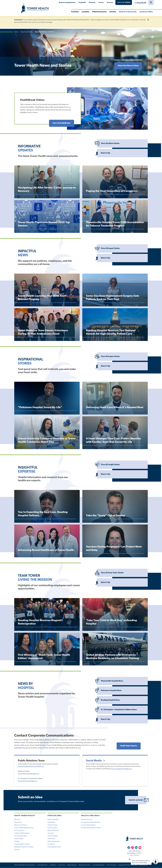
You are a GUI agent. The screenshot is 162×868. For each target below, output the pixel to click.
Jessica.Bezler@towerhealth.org (28, 773)
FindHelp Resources (54, 847)
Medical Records (53, 830)
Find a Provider (52, 825)
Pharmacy (92, 2)
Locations (85, 12)
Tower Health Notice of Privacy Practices (24, 865)
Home (16, 32)
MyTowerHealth (140, 2)
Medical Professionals (128, 12)
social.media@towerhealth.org (121, 769)
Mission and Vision (20, 825)
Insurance (51, 833)
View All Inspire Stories (110, 356)
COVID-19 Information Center (91, 828)
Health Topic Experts (128, 746)
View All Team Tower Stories (112, 573)
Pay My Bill (82, 2)
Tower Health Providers (22, 844)
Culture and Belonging (21, 833)
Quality (16, 841)
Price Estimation (53, 836)
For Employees (19, 830)
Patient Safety (18, 838)
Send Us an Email (136, 800)
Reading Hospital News (110, 700)
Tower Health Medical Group (23, 828)
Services (112, 12)
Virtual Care (51, 838)
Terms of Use (61, 865)
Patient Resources (99, 12)
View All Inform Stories (110, 143)
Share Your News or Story (128, 66)
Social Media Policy (42, 865)
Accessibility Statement (99, 865)
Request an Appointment (67, 2)
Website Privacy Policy (84, 865)
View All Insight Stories (110, 465)
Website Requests (71, 865)
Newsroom (18, 822)
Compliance (53, 865)
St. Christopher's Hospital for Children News (119, 710)
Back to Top (105, 153)
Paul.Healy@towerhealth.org (27, 781)
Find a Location (53, 828)
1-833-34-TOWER (123, 2)
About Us (17, 819)
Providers (75, 12)
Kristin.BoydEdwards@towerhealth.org (31, 766)
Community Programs (88, 825)
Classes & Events (86, 819)
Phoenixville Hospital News (112, 681)
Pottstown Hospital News (111, 690)
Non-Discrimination (20, 836)
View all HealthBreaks (61, 123)
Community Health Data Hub (90, 822)
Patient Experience (54, 841)
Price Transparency (111, 865)
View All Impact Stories (110, 248)
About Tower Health (26, 32)
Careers (101, 2)
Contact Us (51, 844)
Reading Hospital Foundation (24, 847)
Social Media (94, 760)
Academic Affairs (146, 12)
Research (110, 2)
